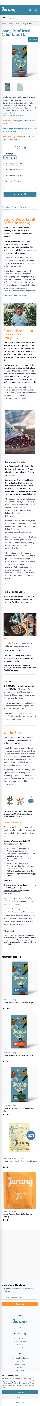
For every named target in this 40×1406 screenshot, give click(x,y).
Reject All (20, 1397)
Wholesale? (9, 931)
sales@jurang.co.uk (12, 890)
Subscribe (20, 1304)
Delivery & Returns (20, 1341)
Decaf (17, 23)
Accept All (20, 1392)
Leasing (20, 1344)
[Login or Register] (36, 10)
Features (15, 207)
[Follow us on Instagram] (20, 1327)
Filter (34, 39)
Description (6, 207)
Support (20, 1347)
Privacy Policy (20, 1364)
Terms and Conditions (20, 1358)
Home (4, 23)
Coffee (10, 23)
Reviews (23, 207)
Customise (20, 1402)
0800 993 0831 (9, 887)
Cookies (20, 1367)
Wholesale (20, 1361)
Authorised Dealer (20, 1338)
